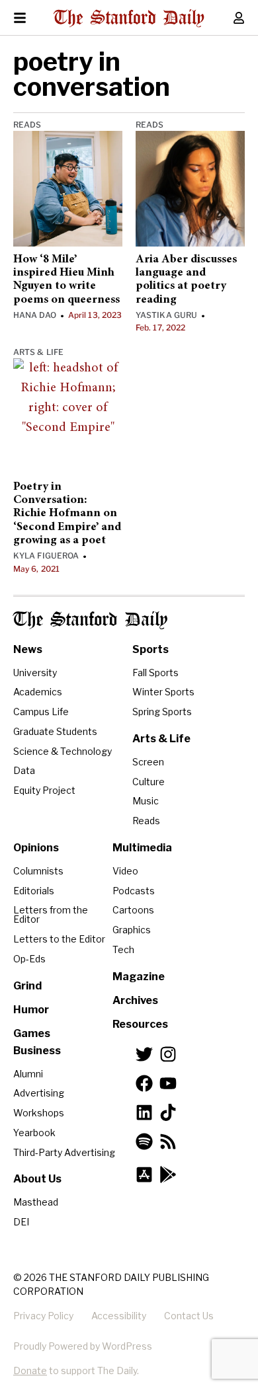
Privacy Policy (43, 1315)
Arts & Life (38, 352)
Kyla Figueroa (46, 555)
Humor (31, 1009)
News (27, 649)
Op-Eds (29, 958)
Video (125, 870)
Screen (148, 761)
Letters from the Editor (50, 914)
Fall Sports (155, 672)
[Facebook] (144, 1083)
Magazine (138, 976)
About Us (37, 1179)
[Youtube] (168, 1083)
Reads (27, 125)
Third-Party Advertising (64, 1152)
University (35, 672)
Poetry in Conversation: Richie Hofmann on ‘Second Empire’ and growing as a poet (67, 514)
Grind (27, 986)
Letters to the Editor (59, 939)
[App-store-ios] (144, 1174)
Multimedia (142, 847)
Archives (135, 1000)
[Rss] (168, 1141)
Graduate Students (55, 731)
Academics (37, 691)
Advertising (38, 1093)
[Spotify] (144, 1141)
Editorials (33, 890)
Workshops (38, 1112)
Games (31, 1033)
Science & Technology (62, 751)
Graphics (131, 929)
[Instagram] (168, 1054)
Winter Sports (163, 691)
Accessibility (118, 1315)
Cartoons (133, 909)
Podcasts (133, 890)
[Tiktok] (168, 1112)
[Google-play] (168, 1174)
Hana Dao (34, 315)
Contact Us (189, 1315)
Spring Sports (162, 711)
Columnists (38, 870)
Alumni (28, 1073)
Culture (148, 781)
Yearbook (34, 1132)
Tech (123, 949)
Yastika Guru (166, 315)
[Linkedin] (144, 1112)
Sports (150, 649)
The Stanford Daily (90, 620)
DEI (21, 1221)
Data (24, 770)
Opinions (36, 847)
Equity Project (44, 790)
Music (145, 800)
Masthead (35, 1202)
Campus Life (41, 711)
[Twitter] (144, 1054)
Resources (140, 1024)
